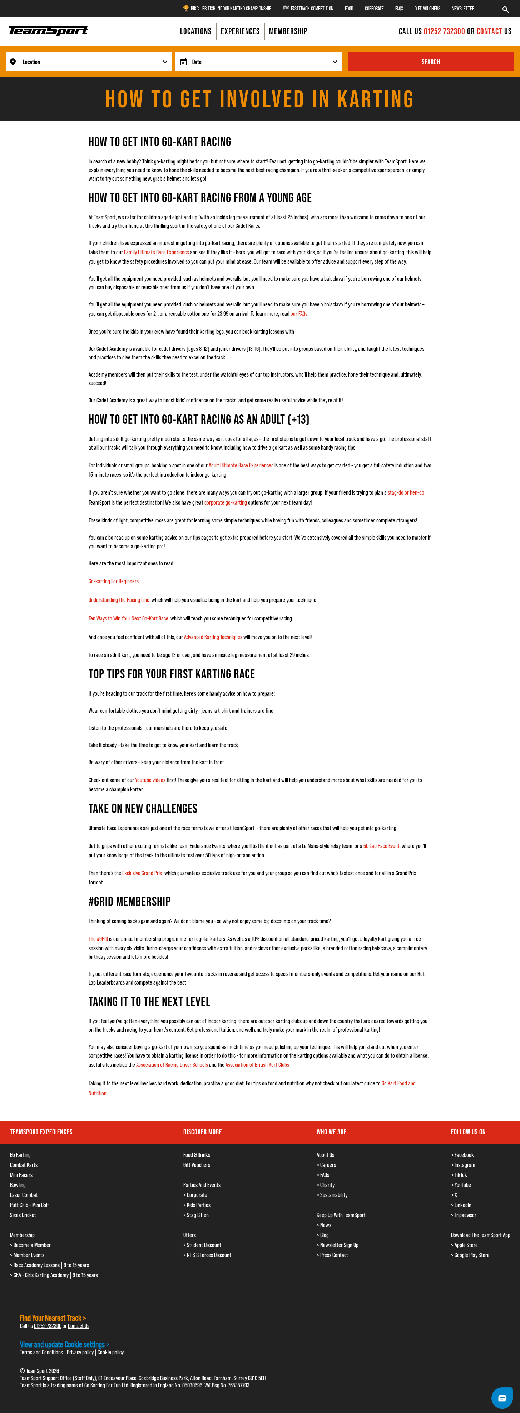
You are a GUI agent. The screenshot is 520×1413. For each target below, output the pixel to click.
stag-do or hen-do (406, 492)
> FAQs (323, 1174)
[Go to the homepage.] (49, 31)
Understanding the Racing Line (119, 599)
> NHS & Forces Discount (207, 1255)
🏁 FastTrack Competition (308, 8)
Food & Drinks (196, 1154)
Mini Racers (21, 1174)
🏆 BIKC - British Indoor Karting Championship (227, 8)
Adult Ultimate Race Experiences (241, 465)
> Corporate (195, 1194)
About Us (325, 1154)
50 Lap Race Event (381, 845)
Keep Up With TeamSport (341, 1214)
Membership (22, 1234)
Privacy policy (80, 1352)
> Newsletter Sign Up (337, 1244)
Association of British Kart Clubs (257, 1064)
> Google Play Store (470, 1255)
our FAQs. (300, 313)
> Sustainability (332, 1194)
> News (324, 1224)
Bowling (18, 1184)
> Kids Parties (197, 1204)
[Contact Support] (502, 1398)
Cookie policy (111, 1352)
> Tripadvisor (463, 1214)
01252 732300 (445, 31)
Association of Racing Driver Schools (172, 1064)
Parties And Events (202, 1184)
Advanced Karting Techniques (213, 637)
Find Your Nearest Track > (53, 1318)
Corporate (374, 8)
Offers (189, 1234)
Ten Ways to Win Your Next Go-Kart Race (128, 618)
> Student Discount (202, 1244)
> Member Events (27, 1255)
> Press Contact (332, 1255)
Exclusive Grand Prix (142, 873)
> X (454, 1194)
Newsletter (463, 8)
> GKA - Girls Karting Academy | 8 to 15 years (54, 1275)
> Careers (326, 1164)
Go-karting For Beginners (114, 581)
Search (431, 62)
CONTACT (489, 31)
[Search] (505, 8)
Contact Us (78, 1325)
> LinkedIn (461, 1204)
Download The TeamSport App (480, 1234)
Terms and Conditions (41, 1352)
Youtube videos (150, 780)
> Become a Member (30, 1244)
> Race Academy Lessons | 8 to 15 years (49, 1265)
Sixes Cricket (23, 1214)
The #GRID (98, 938)
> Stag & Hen (196, 1214)
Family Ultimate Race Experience (156, 252)
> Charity (326, 1184)
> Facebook (462, 1154)
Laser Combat (24, 1194)
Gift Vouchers (427, 8)
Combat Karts (24, 1164)
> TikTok (459, 1174)
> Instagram (463, 1164)
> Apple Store (464, 1244)
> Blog (323, 1234)
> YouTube (461, 1184)
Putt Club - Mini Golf (29, 1204)
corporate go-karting (225, 502)
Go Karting (20, 1154)
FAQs (399, 8)
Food (349, 8)
